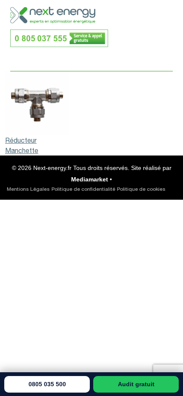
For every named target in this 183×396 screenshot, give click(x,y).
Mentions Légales (28, 189)
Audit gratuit (136, 384)
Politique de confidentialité (83, 189)
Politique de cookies (141, 189)
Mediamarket (89, 179)
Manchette (21, 150)
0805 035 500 (47, 384)
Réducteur (21, 140)
